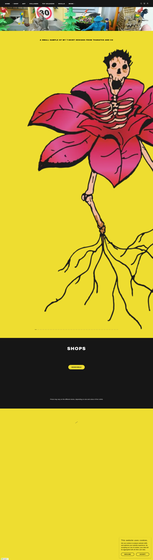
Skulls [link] (61, 3)
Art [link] (24, 3)
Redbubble (76, 367)
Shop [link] (16, 3)
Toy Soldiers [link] (48, 3)
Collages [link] (33, 3)
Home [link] (7, 3)
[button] (71, 4)
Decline (127, 554)
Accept (143, 554)
